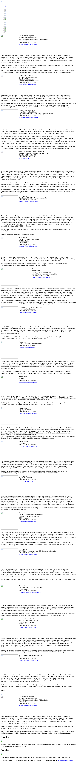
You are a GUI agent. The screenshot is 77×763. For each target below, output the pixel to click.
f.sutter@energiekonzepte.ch (27, 627)
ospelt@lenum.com (24, 158)
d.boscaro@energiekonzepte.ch (28, 246)
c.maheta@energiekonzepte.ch (28, 382)
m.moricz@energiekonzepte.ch (28, 413)
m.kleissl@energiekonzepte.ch (28, 312)
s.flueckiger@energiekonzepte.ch (42, 277)
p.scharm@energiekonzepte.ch (28, 446)
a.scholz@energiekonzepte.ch (27, 84)
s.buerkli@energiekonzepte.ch (28, 44)
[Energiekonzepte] (1, 2)
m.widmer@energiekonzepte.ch (28, 117)
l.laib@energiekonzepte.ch (27, 347)
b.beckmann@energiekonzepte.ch (29, 201)
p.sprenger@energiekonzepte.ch (28, 554)
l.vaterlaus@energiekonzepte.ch (28, 660)
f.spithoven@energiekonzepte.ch (28, 521)
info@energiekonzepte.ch (65, 760)
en (5, 6)
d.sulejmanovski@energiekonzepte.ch (30, 592)
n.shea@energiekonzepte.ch (27, 481)
